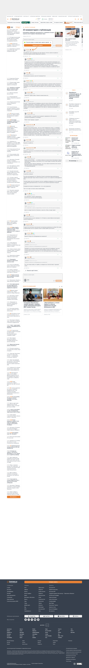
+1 (57, 190)
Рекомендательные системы (71, 655)
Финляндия (41, 607)
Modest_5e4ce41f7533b (30, 147)
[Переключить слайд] (82, 33)
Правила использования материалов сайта (73, 652)
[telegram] (29, 619)
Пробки (44, 19)
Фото (40, 611)
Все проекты (52, 611)
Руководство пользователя (71, 659)
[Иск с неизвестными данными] (72, 33)
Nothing (27, 72)
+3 (57, 230)
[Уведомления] (78, 19)
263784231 (29, 233)
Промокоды (73, 135)
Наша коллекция (52, 597)
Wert (28, 193)
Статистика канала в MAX (12, 601)
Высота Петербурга (53, 609)
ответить (26, 56)
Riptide (28, 241)
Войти (28, 280)
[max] (25, 619)
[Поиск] (75, 19)
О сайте (8, 587)
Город (25, 603)
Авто (25, 587)
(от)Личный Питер (18, 16)
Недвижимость (27, 611)
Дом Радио (51, 603)
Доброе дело (27, 605)
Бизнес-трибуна (27, 593)
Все (8, 27)
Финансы (41, 605)
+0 (57, 56)
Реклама (9, 593)
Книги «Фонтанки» (53, 599)
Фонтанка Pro (52, 587)
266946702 (29, 92)
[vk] (32, 619)
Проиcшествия (42, 595)
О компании (9, 597)
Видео (25, 595)
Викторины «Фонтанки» (29, 597)
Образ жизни (41, 587)
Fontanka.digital (52, 601)
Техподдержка (10, 591)
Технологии (41, 601)
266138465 (29, 113)
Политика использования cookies (72, 653)
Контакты (9, 589)
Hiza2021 (27, 139)
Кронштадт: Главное (53, 605)
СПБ (12, 27)
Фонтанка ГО (26, 16)
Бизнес (25, 591)
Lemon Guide (54, 16)
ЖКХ (25, 609)
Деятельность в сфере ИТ (70, 657)
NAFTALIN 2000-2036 (29, 124)
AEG (26, 100)
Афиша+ (26, 589)
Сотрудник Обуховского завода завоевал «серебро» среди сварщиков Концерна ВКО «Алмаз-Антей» (32, 305)
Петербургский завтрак (73, 16)
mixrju (28, 58)
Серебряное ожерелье (35, 16)
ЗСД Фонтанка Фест (62, 16)
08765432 (27, 49)
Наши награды (68, 661)
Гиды (25, 601)
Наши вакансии (10, 599)
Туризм (40, 603)
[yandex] (38, 619)
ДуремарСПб (28, 224)
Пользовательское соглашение (71, 648)
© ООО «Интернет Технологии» (37, 663)
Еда (25, 607)
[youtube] (35, 619)
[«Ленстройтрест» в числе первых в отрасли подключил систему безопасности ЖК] (53, 295)
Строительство (42, 599)
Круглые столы (52, 607)
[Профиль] (81, 19)
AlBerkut (28, 257)
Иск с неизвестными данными (70, 39)
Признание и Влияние (46, 16)
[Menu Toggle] (7, 19)
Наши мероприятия (11, 595)
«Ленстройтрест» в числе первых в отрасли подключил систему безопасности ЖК (51, 305)
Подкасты (41, 593)
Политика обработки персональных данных (73, 650)
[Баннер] (25, 22)
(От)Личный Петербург (54, 595)
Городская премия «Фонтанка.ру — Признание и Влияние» (61, 593)
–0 (61, 56)
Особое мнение (42, 591)
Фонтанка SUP (10, 16)
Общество (41, 589)
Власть (25, 599)
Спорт (40, 597)
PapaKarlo (27, 80)
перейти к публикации (30, 27)
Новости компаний (29, 286)
